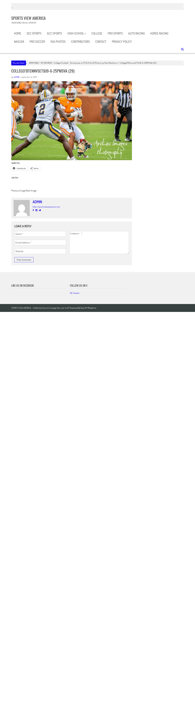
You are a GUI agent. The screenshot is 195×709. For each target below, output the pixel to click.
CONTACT (100, 41)
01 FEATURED (46, 62)
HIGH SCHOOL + (76, 33)
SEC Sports (34, 33)
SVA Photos (58, 41)
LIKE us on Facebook (22, 285)
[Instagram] (36, 210)
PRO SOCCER (37, 41)
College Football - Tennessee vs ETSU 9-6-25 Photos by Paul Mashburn (86, 62)
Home (17, 33)
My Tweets (75, 293)
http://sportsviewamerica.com (46, 206)
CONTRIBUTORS (80, 41)
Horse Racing (159, 33)
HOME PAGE (34, 62)
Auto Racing (136, 33)
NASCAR (19, 41)
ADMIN (16, 77)
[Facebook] (33, 210)
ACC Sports (54, 33)
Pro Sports (115, 33)
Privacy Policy (122, 41)
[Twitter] (40, 210)
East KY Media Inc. (89, 307)
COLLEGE (96, 33)
